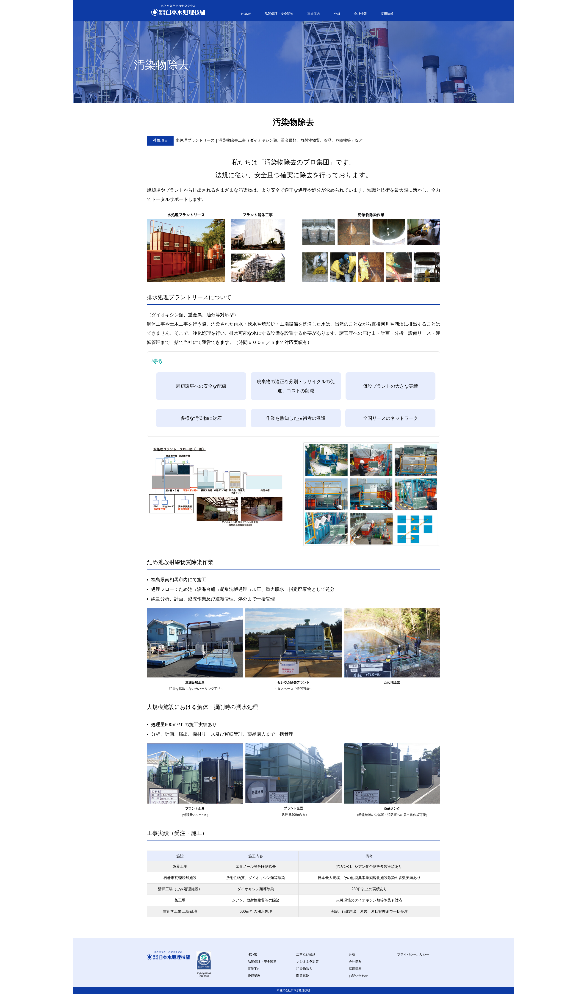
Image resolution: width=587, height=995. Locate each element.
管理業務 (254, 976)
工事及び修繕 (306, 954)
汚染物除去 (304, 968)
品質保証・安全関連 (279, 14)
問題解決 (302, 976)
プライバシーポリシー (413, 954)
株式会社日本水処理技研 (295, 990)
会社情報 (360, 14)
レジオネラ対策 (307, 961)
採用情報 (387, 14)
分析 (337, 14)
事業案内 (313, 14)
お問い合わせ (358, 976)
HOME (246, 14)
